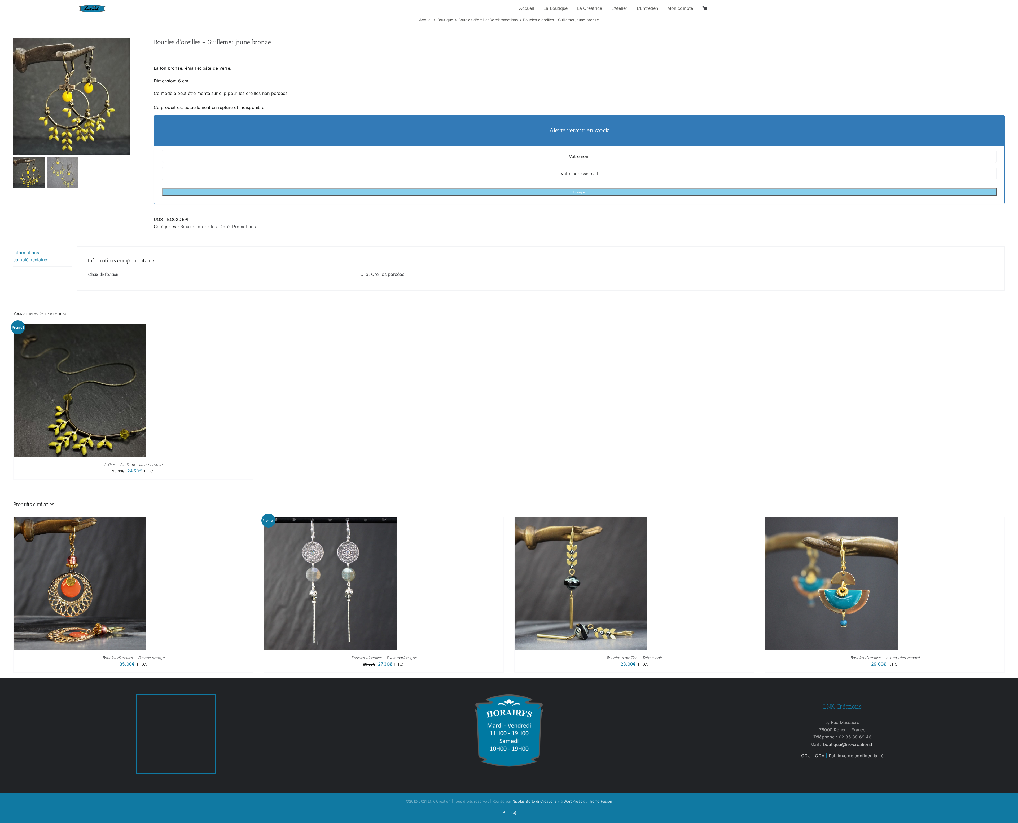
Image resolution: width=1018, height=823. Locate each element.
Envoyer (579, 192)
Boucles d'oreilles (198, 226)
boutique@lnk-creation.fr (848, 744)
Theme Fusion (600, 801)
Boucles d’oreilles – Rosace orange (133, 657)
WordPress (573, 801)
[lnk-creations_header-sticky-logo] (92, 7)
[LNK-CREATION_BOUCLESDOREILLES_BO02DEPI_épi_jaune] (79, 96)
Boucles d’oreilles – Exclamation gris (383, 657)
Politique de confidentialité (856, 755)
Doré (225, 226)
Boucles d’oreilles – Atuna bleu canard (885, 657)
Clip (364, 274)
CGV (819, 755)
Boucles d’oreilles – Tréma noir (634, 657)
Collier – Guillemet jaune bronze (133, 464)
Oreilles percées (387, 274)
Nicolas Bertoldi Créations (534, 801)
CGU (806, 755)
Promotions (244, 226)
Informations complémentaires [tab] (31, 256)
